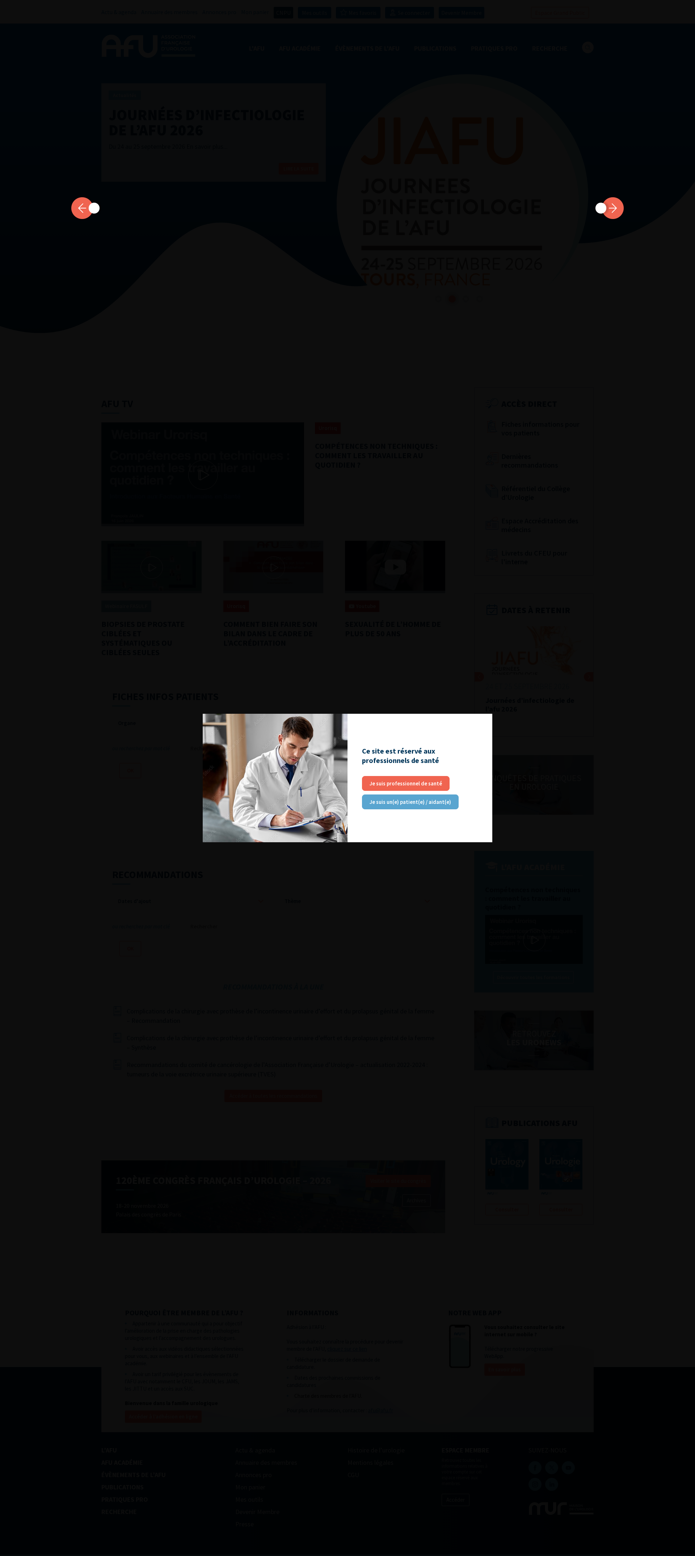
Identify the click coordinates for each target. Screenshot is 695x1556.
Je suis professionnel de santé (406, 783)
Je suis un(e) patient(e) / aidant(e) (410, 801)
